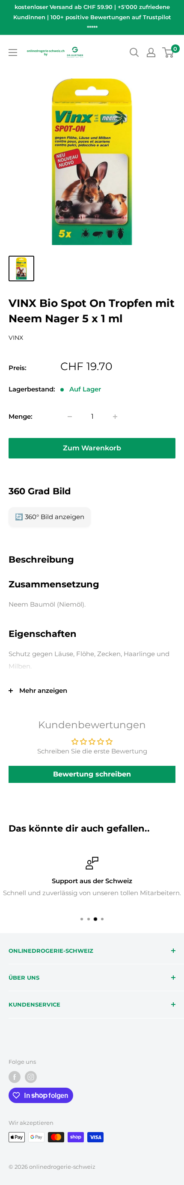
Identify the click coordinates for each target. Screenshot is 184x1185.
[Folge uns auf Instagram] (31, 1077)
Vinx (16, 337)
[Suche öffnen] (134, 52)
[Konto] (151, 52)
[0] (168, 52)
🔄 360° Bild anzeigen (49, 517)
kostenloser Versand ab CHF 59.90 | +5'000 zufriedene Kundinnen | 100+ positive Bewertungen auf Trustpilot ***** (92, 17)
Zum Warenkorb (92, 448)
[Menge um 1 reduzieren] (70, 417)
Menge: (21, 416)
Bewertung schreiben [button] (92, 774)
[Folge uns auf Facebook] (15, 1077)
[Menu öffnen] (13, 52)
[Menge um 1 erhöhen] (115, 417)
